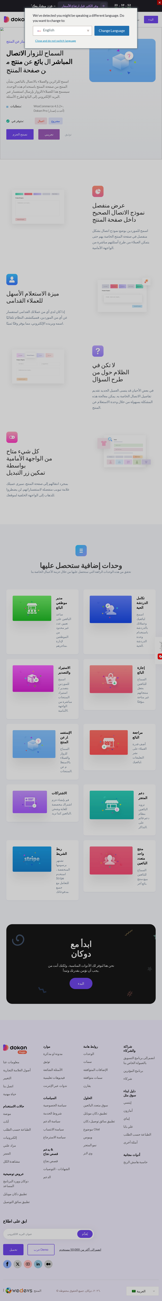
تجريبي (49, 134)
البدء (151, 19)
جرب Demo (41, 1249)
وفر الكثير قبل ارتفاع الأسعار (80, 6)
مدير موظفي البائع (61, 602)
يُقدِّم (85, 1234)
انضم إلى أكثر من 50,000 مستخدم (80, 1249)
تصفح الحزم (20, 134)
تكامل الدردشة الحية (142, 602)
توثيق (68, 134)
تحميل (13, 1249)
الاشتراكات (59, 793)
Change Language (112, 31)
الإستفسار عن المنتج (66, 737)
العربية (140, 1291)
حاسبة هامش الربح (135, 1162)
